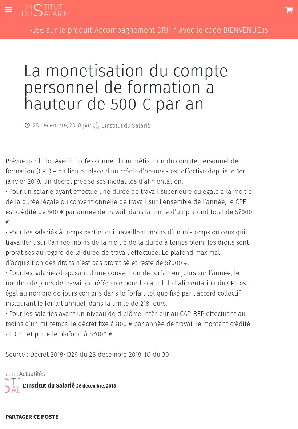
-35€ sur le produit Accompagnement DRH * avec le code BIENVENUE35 (149, 30)
